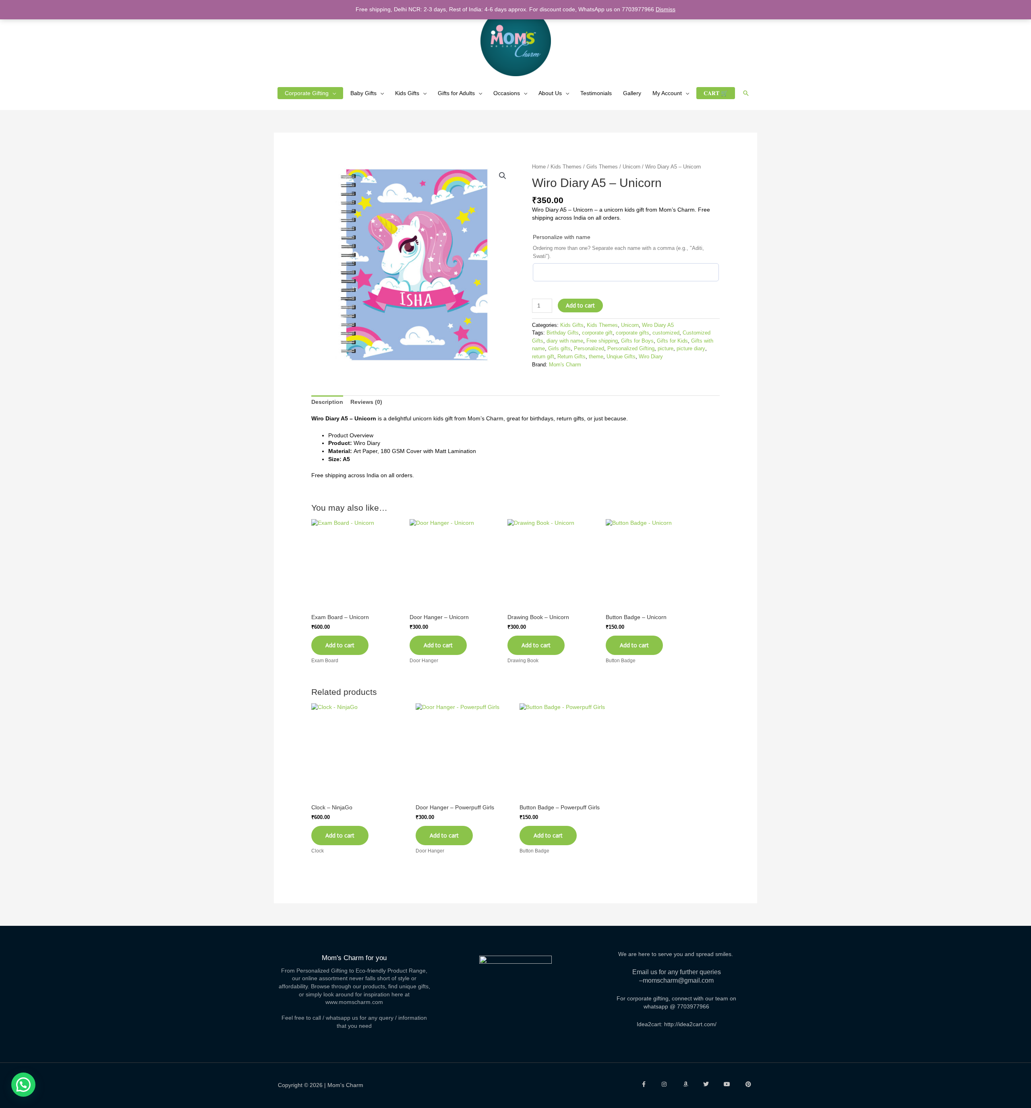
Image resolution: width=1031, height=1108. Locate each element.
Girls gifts (559, 348)
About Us (550, 93)
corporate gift (597, 333)
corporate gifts (632, 333)
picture (665, 348)
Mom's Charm (565, 365)
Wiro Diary (651, 357)
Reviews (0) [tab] (366, 402)
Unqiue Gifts (621, 357)
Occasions (506, 93)
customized (665, 333)
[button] (745, 93)
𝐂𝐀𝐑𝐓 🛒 (716, 93)
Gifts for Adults (456, 93)
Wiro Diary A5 (658, 325)
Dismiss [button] (665, 9)
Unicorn (631, 167)
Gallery (632, 93)
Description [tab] (327, 402)
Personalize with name (561, 237)
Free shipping (602, 341)
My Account (667, 93)
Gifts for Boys (637, 341)
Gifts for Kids (672, 341)
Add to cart (580, 305)
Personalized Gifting (630, 348)
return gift (543, 357)
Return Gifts (571, 357)
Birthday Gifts (563, 333)
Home (539, 167)
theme (596, 357)
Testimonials (596, 93)
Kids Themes (566, 167)
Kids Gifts (407, 93)
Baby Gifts (363, 93)
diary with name (565, 341)
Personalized (589, 348)
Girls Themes (602, 167)
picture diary (691, 348)
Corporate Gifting (307, 93)
